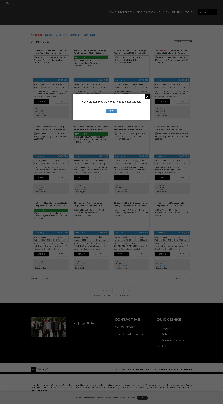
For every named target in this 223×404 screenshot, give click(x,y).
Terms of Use (130, 398)
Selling (176, 12)
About (189, 12)
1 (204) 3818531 (40, 113)
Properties (125, 12)
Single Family (61, 35)
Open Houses (89, 35)
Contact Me (207, 12)
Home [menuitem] (112, 12)
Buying (163, 12)
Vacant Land (75, 35)
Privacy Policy (154, 369)
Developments (146, 12)
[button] (207, 12)
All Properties (36, 35)
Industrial (49, 35)
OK (142, 398)
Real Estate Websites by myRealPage (176, 369)
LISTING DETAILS (41, 101)
